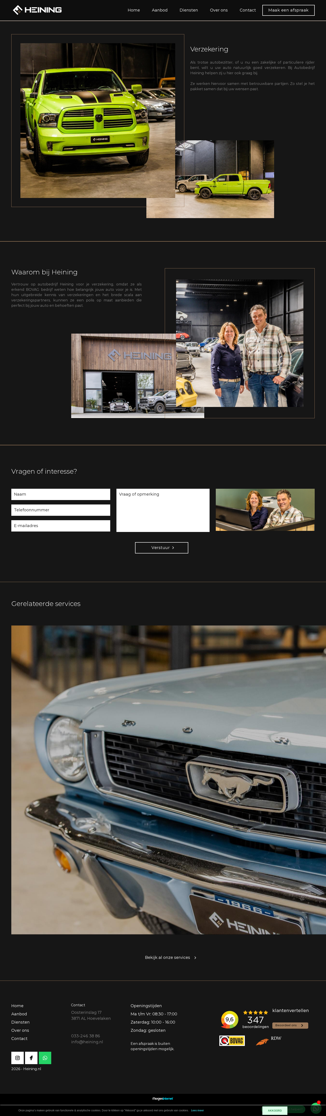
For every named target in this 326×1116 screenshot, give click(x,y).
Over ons (219, 10)
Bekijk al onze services (167, 957)
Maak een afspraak (288, 10)
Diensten (189, 10)
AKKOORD (275, 1110)
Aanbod (160, 10)
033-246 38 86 (85, 1036)
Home (134, 10)
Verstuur (160, 547)
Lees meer (197, 1110)
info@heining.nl (87, 1042)
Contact (248, 10)
